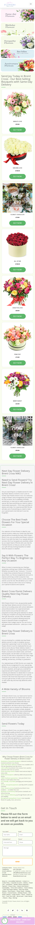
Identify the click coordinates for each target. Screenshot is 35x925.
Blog (10, 898)
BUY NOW (17, 130)
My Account (20, 896)
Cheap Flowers (16, 894)
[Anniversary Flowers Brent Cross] (17, 65)
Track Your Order (10, 896)
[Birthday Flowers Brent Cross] (17, 29)
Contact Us (26, 881)
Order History (28, 896)
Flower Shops (20, 891)
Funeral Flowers (12, 893)
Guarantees (9, 884)
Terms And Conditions (17, 888)
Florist (23, 894)
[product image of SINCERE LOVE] (17, 151)
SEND (17, 862)
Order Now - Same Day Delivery (20, 921)
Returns (5, 898)
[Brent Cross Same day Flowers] (17, 15)
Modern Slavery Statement (21, 884)
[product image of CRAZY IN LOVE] (17, 291)
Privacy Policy (12, 886)
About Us (4, 881)
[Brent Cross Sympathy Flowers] (17, 42)
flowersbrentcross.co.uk (19, 876)
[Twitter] (13, 910)
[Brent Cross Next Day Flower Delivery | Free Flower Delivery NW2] (9, 4)
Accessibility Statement (15, 881)
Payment (4, 886)
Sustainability (5, 888)
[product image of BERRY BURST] (17, 384)
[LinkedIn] (22, 910)
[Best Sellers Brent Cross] (17, 53)
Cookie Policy (6, 883)
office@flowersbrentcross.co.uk (21, 873)
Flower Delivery (28, 888)
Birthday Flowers (22, 893)
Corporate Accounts (16, 883)
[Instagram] (17, 910)
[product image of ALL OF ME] (17, 244)
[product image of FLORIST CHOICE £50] (17, 430)
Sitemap (15, 898)
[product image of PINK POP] (17, 337)
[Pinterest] (27, 910)
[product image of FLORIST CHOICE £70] (17, 198)
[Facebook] (8, 910)
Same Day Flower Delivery (10, 889)
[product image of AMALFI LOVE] (17, 104)
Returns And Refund (22, 886)
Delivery (25, 883)
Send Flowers (11, 891)
